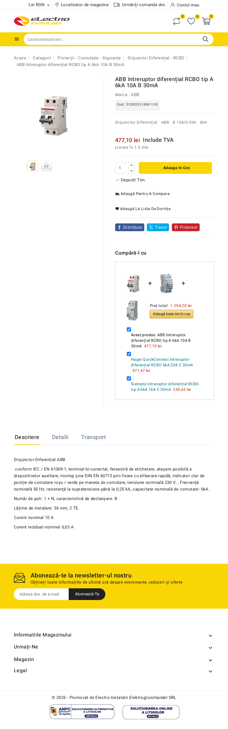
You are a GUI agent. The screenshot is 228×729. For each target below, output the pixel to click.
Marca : (122, 95)
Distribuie (132, 227)
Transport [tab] (93, 437)
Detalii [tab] (60, 437)
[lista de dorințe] (191, 21)
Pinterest (189, 227)
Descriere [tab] (27, 437)
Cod (120, 104)
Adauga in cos (176, 168)
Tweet (161, 227)
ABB (135, 95)
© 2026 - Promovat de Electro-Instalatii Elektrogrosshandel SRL (114, 697)
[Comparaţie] (176, 21)
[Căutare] (205, 39)
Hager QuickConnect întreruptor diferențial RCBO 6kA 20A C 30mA (162, 362)
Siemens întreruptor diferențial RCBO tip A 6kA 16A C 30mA (165, 386)
